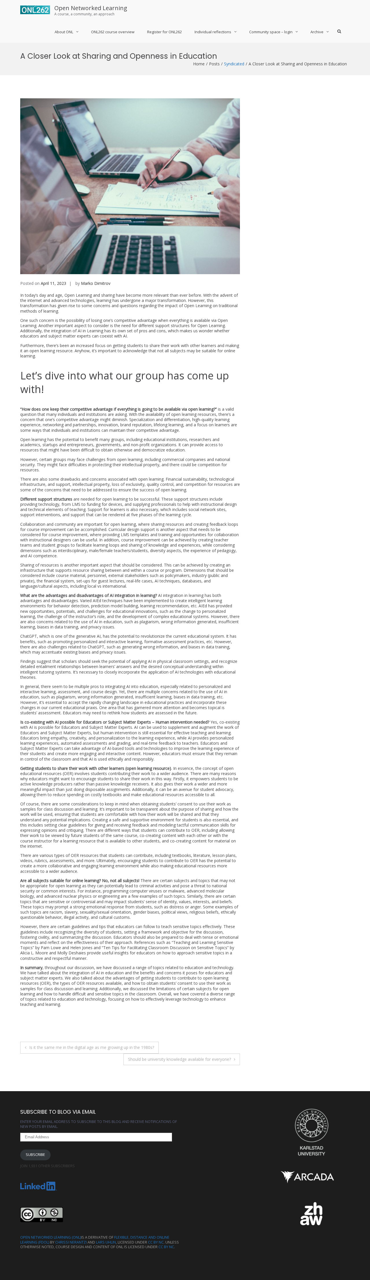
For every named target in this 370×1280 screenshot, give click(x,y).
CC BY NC (156, 1242)
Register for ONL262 (164, 31)
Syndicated (234, 64)
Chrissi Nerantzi (71, 1242)
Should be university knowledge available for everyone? (179, 1059)
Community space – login (271, 31)
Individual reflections (213, 31)
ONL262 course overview (112, 31)
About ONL (64, 31)
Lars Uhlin (106, 1242)
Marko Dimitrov (95, 283)
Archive (316, 31)
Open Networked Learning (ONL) (50, 1237)
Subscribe (35, 1154)
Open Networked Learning (90, 8)
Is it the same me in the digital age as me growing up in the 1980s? (91, 1047)
